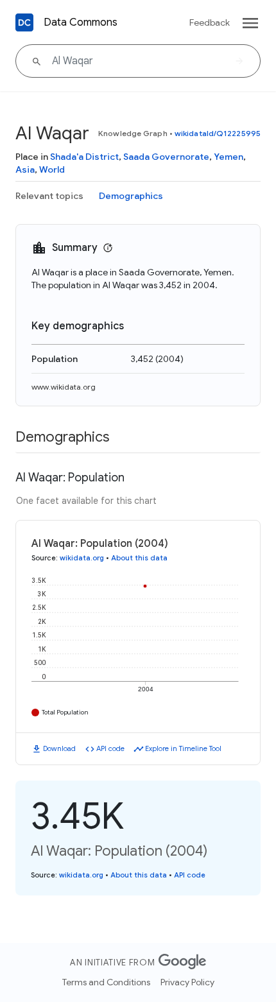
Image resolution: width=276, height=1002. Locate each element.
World (52, 169)
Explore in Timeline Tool (183, 748)
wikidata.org (82, 557)
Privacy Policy (187, 982)
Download (59, 748)
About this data (139, 557)
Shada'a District (84, 156)
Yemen (228, 156)
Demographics (131, 196)
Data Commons (80, 22)
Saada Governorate (166, 156)
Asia (25, 169)
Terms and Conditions (106, 982)
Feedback (209, 22)
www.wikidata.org (63, 387)
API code (110, 748)
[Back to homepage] (24, 22)
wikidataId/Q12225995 (218, 133)
